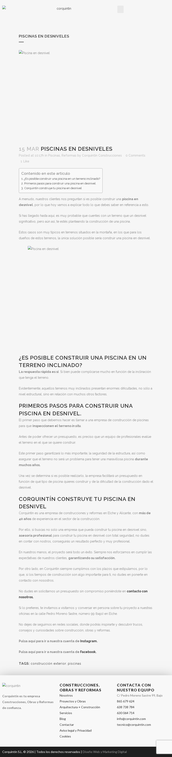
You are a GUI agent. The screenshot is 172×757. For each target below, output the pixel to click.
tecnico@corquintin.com (134, 724)
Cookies (65, 736)
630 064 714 (125, 713)
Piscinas (54, 155)
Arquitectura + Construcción (80, 707)
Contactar (67, 724)
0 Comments (135, 155)
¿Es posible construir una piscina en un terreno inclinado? (62, 178)
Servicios (66, 713)
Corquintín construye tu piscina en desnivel (53, 188)
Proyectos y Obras (73, 701)
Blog (63, 719)
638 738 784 (125, 707)
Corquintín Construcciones (102, 155)
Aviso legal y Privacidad (76, 730)
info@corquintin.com (131, 719)
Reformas (69, 155)
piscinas (74, 663)
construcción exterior (48, 663)
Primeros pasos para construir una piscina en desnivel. (60, 183)
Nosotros (66, 695)
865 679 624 (125, 701)
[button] (120, 9)
